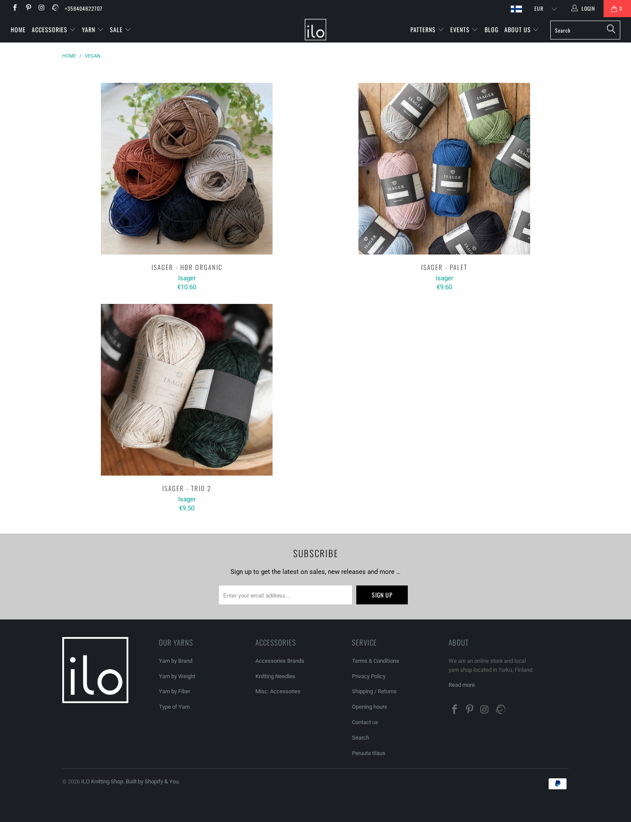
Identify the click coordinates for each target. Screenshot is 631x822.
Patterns (423, 29)
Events (460, 29)
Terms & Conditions (375, 661)
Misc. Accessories (277, 691)
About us (518, 29)
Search (360, 737)
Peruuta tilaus (368, 753)
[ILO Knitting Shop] (315, 29)
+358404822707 (84, 8)
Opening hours (369, 707)
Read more (462, 685)
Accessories (50, 29)
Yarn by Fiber (174, 691)
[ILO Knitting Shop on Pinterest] (27, 9)
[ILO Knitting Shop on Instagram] (41, 9)
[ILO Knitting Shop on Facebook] (14, 9)
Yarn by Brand (175, 661)
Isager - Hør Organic (186, 169)
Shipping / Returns (374, 691)
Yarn (89, 29)
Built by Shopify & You (152, 781)
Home (18, 29)
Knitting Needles (275, 676)
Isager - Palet (444, 169)
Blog (491, 29)
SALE (117, 29)
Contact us (365, 722)
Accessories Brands (279, 661)
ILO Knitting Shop (102, 781)
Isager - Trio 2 (186, 390)
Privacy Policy (368, 676)
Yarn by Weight (177, 676)
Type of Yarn (174, 707)
